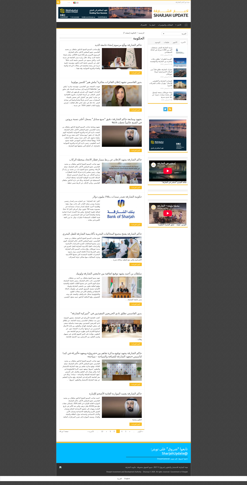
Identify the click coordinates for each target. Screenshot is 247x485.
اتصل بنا (152, 25)
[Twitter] (165, 109)
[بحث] (58, 2)
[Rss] (170, 109)
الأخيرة (183, 42)
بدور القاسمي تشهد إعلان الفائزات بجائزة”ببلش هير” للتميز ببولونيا (106, 82)
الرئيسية (141, 33)
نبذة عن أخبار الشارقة (182, 2)
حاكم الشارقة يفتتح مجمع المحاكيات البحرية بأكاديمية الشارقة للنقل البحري (102, 233)
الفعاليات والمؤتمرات (165, 25)
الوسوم (157, 42)
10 (102, 431)
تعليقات (166, 42)
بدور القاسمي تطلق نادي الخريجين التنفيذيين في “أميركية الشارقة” (106, 313)
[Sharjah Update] (171, 13)
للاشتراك (143, 25)
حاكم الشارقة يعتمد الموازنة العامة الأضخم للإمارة (115, 393)
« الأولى (140, 431)
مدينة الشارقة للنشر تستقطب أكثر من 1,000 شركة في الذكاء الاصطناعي (161, 50)
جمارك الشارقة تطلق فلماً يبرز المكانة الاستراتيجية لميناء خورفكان (161, 72)
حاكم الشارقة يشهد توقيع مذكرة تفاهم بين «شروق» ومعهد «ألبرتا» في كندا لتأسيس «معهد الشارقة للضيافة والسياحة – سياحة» (102, 355)
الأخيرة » (91, 431)
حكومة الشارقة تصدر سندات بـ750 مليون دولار (117, 196)
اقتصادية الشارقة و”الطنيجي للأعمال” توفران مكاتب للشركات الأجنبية (160, 83)
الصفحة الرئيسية (186, 24)
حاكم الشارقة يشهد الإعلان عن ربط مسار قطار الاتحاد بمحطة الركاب (105, 159)
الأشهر (175, 42)
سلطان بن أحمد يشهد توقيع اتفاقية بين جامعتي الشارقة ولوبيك (109, 273)
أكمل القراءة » (135, 73)
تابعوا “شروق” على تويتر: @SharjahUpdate (169, 451)
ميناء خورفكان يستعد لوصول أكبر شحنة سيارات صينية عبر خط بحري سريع (162, 94)
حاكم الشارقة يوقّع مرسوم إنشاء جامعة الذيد (118, 45)
